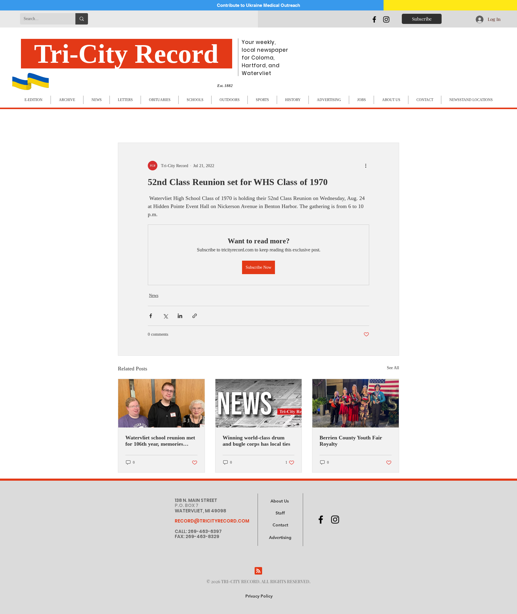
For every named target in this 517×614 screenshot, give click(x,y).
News (153, 295)
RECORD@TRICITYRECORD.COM (212, 521)
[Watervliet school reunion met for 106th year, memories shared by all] (161, 403)
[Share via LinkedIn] (180, 316)
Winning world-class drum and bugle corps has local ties (256, 441)
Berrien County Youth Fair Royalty (351, 441)
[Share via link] (194, 316)
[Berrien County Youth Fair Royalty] (355, 403)
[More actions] (365, 165)
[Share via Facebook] (150, 316)
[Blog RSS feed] (258, 571)
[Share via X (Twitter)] (165, 316)
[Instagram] (386, 19)
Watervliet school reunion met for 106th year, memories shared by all (160, 441)
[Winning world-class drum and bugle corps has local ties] (258, 403)
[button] (280, 538)
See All (393, 368)
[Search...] (81, 19)
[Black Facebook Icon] (374, 19)
